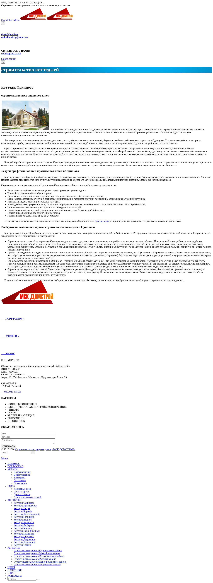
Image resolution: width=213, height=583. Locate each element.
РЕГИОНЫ (13, 547)
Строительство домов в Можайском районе (37, 553)
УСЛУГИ (12, 469)
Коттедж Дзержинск (24, 539)
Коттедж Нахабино (24, 533)
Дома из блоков (22, 494)
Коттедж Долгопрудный (26, 514)
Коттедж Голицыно (24, 517)
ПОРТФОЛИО (15, 466)
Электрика (19, 477)
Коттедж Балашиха (24, 522)
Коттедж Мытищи (23, 528)
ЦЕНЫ (11, 567)
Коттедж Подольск (24, 536)
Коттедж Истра (22, 508)
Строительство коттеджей (27, 497)
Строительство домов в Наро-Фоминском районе (40, 561)
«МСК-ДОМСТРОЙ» (63, 449)
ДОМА (11, 486)
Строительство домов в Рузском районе (35, 559)
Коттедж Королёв (23, 511)
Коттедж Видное (22, 519)
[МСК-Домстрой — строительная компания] (46, 20)
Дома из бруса (21, 491)
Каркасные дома (22, 488)
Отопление (20, 480)
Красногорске (102, 221)
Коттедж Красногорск (25, 505)
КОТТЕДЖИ (14, 500)
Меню (4, 458)
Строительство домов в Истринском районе (37, 564)
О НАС (11, 573)
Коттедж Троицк (22, 545)
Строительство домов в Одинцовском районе (38, 550)
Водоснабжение (22, 472)
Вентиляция (20, 483)
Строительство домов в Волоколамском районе (39, 556)
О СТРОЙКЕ (14, 570)
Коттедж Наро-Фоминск (27, 531)
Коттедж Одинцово (24, 502)
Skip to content (8, 59)
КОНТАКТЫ (14, 575)
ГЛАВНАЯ (13, 463)
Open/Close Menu (10, 20)
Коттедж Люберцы (24, 525)
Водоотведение (22, 474)
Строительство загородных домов (33, 449)
